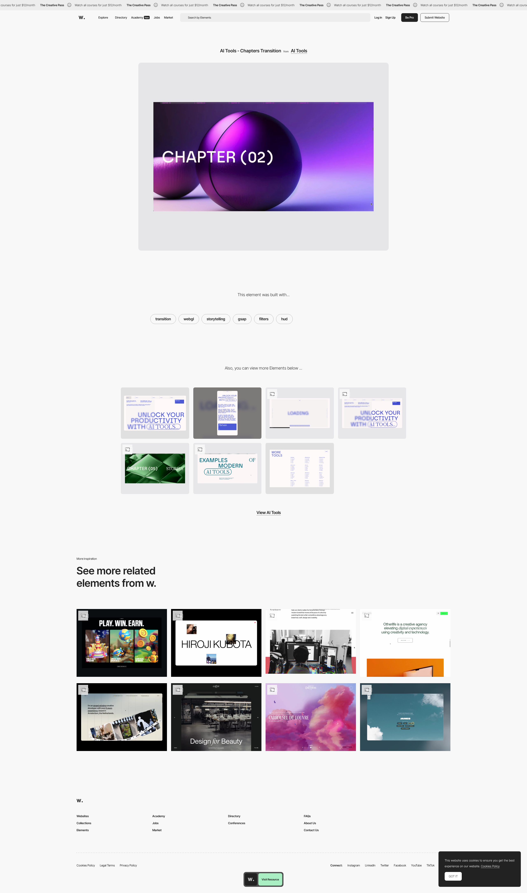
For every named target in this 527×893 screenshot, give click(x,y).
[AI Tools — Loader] (300, 413)
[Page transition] (122, 717)
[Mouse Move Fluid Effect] (311, 717)
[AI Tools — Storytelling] (372, 413)
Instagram (353, 865)
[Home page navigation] (216, 717)
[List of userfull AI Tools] (300, 468)
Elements (83, 830)
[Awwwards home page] (251, 879)
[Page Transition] (216, 643)
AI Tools (299, 50)
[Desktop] (155, 413)
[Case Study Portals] (405, 643)
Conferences (236, 823)
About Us (310, 823)
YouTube (416, 865)
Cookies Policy (86, 865)
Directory (121, 17)
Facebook (400, 865)
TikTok (431, 865)
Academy (140, 17)
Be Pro (409, 17)
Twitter (384, 865)
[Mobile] (227, 413)
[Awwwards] (82, 17)
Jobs (157, 17)
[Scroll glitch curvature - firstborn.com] (311, 641)
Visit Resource (270, 879)
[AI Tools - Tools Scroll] (227, 468)
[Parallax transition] (405, 717)
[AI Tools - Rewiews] (155, 468)
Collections (84, 823)
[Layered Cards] (122, 643)
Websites (83, 816)
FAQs (307, 816)
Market (168, 17)
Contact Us (311, 830)
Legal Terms (107, 865)
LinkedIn (370, 865)
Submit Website (435, 17)
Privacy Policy (128, 865)
